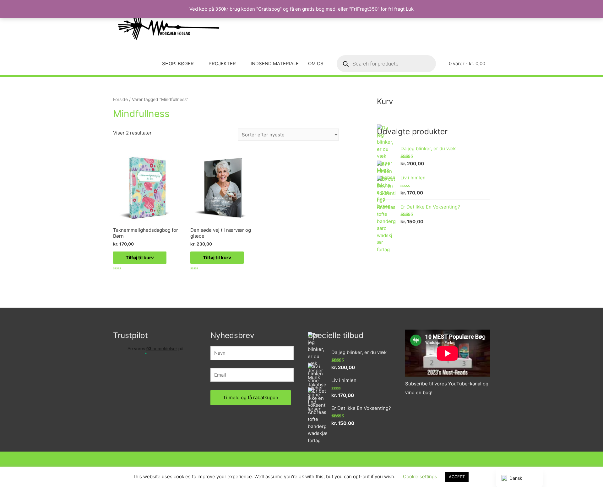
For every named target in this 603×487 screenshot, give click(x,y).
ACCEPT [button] (457, 476)
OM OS (315, 63)
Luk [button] (410, 9)
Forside (120, 99)
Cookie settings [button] (420, 476)
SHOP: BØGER (178, 63)
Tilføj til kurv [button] (140, 258)
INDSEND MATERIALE (275, 63)
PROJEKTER (222, 63)
